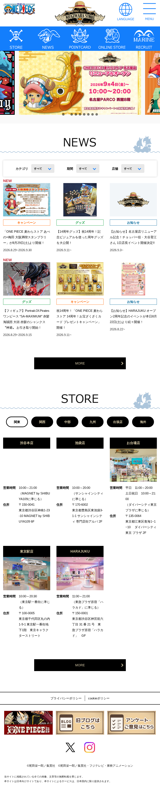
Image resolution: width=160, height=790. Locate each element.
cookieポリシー (99, 698)
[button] (63, 114)
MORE (80, 363)
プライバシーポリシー (66, 698)
